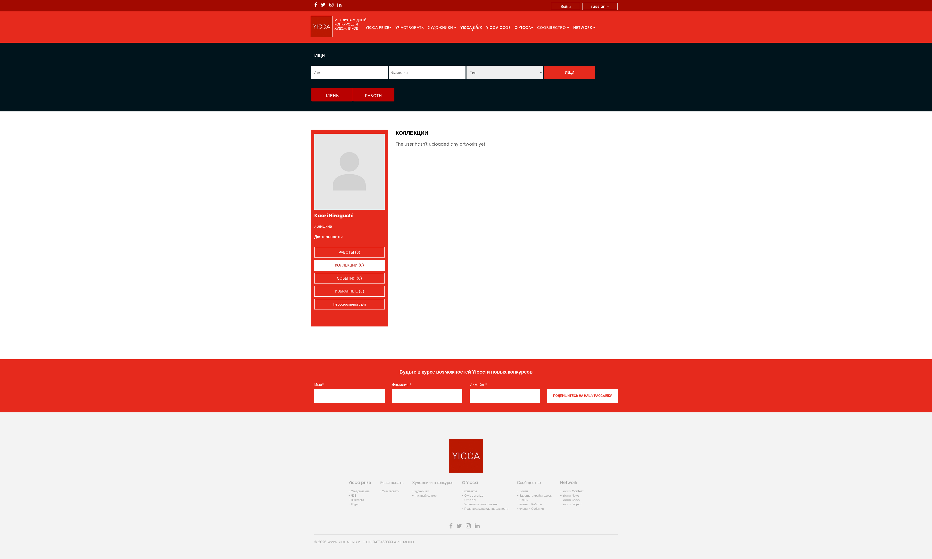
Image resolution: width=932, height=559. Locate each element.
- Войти (522, 491)
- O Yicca (469, 500)
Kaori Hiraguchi (334, 215)
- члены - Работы (529, 504)
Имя (319, 385)
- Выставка (356, 500)
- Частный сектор (424, 495)
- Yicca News (570, 495)
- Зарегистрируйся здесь (534, 495)
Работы (374, 96)
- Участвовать (389, 491)
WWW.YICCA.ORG (342, 542)
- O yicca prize (472, 495)
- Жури (353, 504)
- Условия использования (480, 504)
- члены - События (530, 509)
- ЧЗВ (353, 495)
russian (599, 6)
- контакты (469, 491)
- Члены (523, 500)
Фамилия (401, 385)
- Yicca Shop (570, 500)
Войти (566, 6)
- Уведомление (359, 491)
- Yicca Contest (571, 491)
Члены (332, 96)
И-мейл (478, 385)
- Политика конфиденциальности (485, 509)
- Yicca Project (571, 504)
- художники (420, 491)
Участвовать (409, 27)
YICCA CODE (498, 27)
